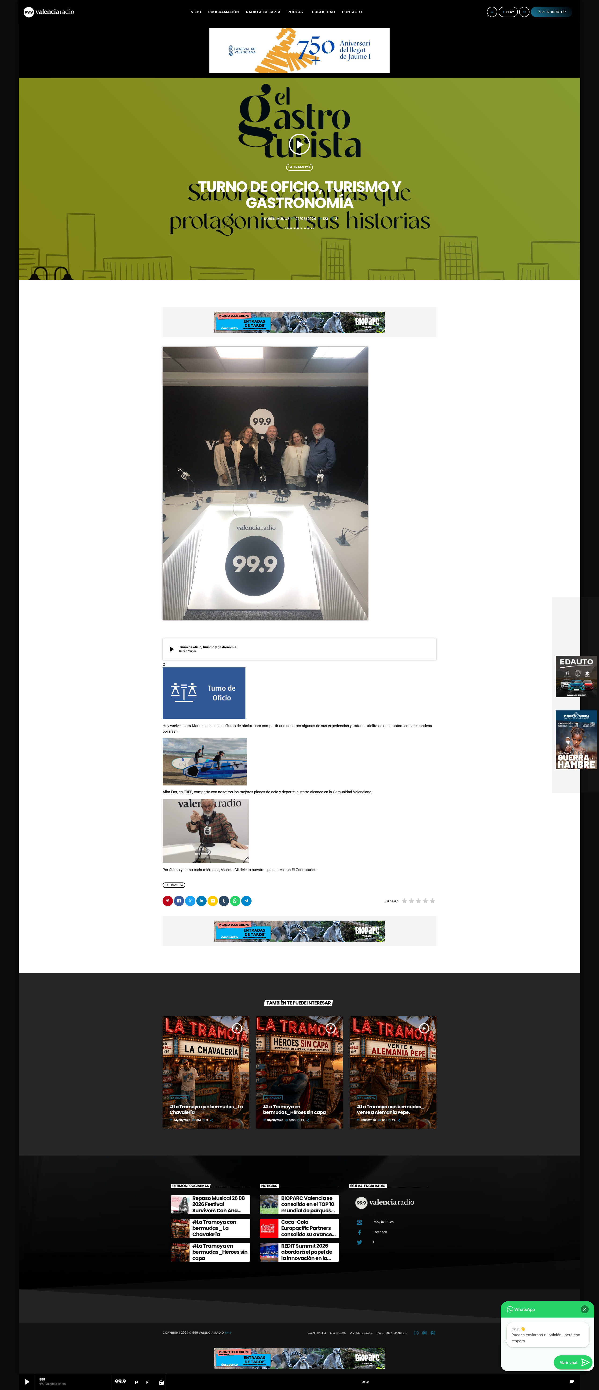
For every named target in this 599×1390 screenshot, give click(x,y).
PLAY (508, 12)
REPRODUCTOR (551, 12)
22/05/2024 (304, 218)
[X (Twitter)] (416, 1333)
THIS (228, 1332)
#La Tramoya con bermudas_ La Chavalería (206, 1109)
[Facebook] (433, 1333)
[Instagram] (424, 1333)
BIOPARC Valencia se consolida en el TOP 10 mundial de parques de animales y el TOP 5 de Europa (308, 1211)
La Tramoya (299, 167)
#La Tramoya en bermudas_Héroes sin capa (294, 1109)
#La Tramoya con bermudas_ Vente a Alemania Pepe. (390, 1109)
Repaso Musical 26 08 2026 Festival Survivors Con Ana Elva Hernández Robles (218, 1211)
